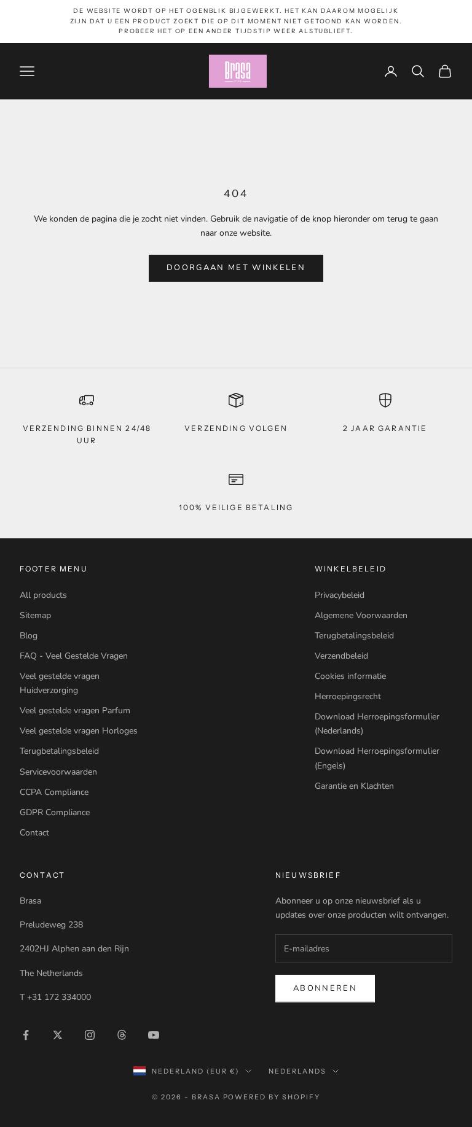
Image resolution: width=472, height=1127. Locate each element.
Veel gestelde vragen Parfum (75, 710)
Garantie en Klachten (354, 786)
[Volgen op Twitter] (58, 1035)
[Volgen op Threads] (122, 1035)
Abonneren (325, 988)
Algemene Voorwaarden (361, 615)
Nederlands (297, 1071)
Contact (34, 832)
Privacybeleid (339, 595)
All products (43, 595)
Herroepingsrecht (348, 696)
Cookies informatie (350, 676)
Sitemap (35, 615)
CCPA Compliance (54, 792)
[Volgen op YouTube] (154, 1035)
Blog (28, 635)
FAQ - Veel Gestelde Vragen (74, 656)
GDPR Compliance (55, 812)
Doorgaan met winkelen (236, 267)
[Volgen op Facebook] (26, 1035)
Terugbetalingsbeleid (59, 751)
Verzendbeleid (341, 656)
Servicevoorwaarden (58, 772)
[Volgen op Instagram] (90, 1035)
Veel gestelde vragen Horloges (79, 731)
